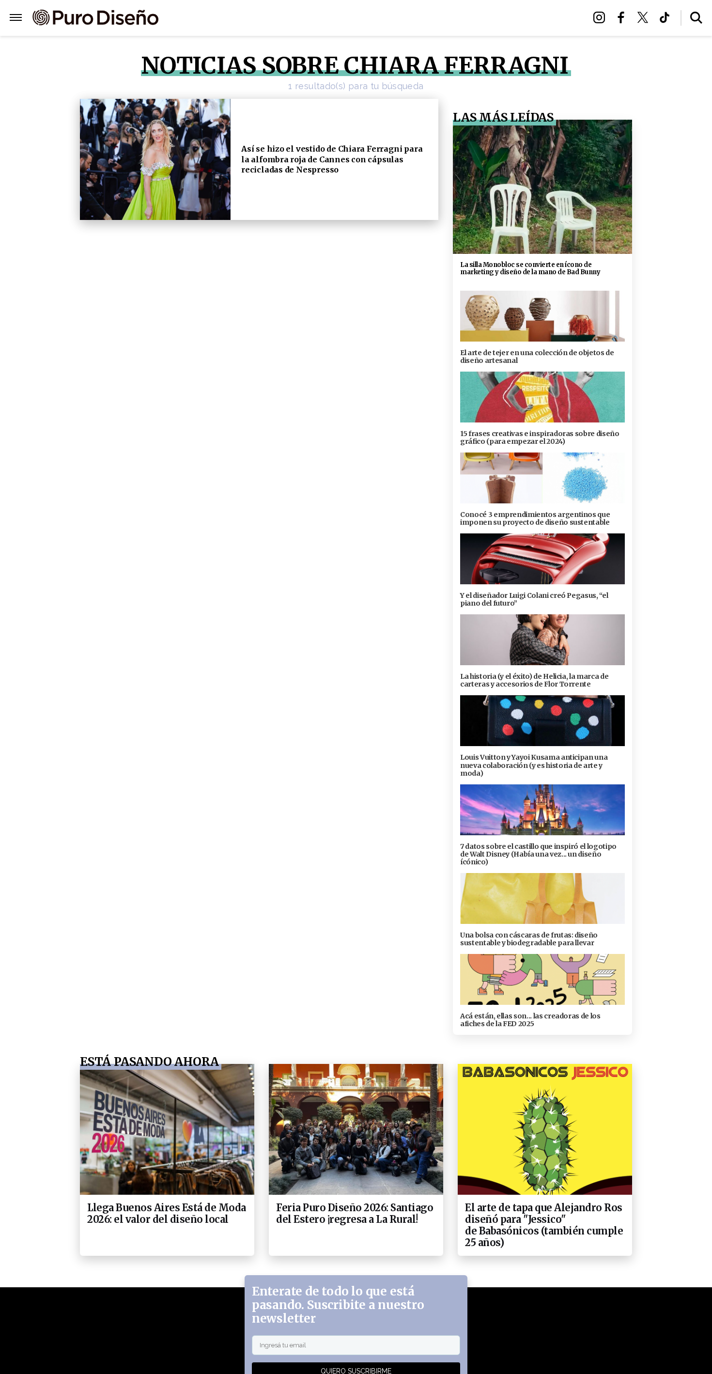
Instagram (602, 17)
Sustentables (377, 18)
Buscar (696, 18)
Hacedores (311, 18)
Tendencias (250, 18)
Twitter (645, 17)
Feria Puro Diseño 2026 (469, 18)
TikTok (667, 17)
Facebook (624, 17)
